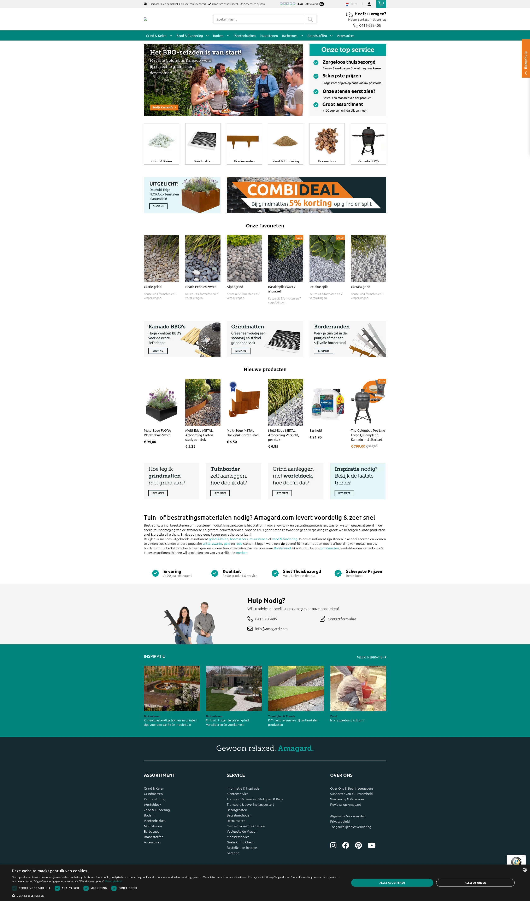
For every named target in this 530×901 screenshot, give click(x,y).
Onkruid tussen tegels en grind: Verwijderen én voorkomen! (228, 722)
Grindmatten (203, 161)
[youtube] (372, 845)
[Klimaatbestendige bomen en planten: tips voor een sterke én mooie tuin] (172, 688)
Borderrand (282, 548)
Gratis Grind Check (240, 842)
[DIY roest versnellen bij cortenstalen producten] (296, 688)
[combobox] (258, 19)
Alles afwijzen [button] (475, 882)
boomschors (239, 538)
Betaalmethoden (239, 815)
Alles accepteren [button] (392, 882)
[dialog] (265, 883)
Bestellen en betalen (242, 847)
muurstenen (258, 538)
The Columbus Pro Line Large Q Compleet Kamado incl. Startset (368, 434)
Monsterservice (238, 836)
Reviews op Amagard (345, 804)
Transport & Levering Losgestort (250, 804)
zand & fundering (284, 538)
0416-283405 (370, 25)
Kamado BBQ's (368, 161)
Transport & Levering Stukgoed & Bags (255, 799)
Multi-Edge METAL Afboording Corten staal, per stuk (199, 434)
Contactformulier (342, 618)
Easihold (316, 430)
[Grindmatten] (265, 339)
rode (239, 543)
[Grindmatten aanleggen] (171, 482)
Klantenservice (237, 793)
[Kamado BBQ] (182, 339)
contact (363, 19)
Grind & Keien (161, 161)
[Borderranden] (348, 339)
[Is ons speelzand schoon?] (358, 688)
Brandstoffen (153, 836)
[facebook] (345, 845)
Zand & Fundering (286, 161)
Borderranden (244, 161)
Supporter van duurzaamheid (351, 793)
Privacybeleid (340, 821)
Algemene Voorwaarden (348, 816)
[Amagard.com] (145, 19)
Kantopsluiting (154, 799)
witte (207, 543)
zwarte (217, 543)
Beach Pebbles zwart (200, 286)
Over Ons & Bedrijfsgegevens (351, 788)
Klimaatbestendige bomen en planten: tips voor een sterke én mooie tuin (171, 722)
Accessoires (152, 842)
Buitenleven (152, 716)
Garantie (233, 852)
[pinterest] (358, 845)
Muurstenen (153, 826)
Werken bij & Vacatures (347, 799)
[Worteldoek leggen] (295, 482)
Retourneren (236, 820)
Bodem (149, 815)
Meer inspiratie (370, 657)
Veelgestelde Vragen (242, 831)
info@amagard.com (271, 628)
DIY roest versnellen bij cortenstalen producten (293, 722)
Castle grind (152, 286)
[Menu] (523, 857)
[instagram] (333, 845)
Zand (333, 716)
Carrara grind (360, 286)
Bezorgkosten (237, 809)
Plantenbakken (155, 820)
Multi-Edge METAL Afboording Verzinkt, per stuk (283, 434)
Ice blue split (319, 286)
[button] (176, 895)
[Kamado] (223, 80)
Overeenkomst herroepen (246, 826)
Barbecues (151, 831)
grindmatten (329, 548)
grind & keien (218, 538)
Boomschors (327, 161)
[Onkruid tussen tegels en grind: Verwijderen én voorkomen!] (234, 688)
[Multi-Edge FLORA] (182, 196)
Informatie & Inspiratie (243, 788)
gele (227, 543)
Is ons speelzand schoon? (347, 720)
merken (241, 552)
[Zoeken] (310, 19)
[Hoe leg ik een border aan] (233, 482)
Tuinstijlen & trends (281, 716)
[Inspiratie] (357, 482)
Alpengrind (235, 286)
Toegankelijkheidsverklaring (350, 826)
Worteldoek (152, 804)
